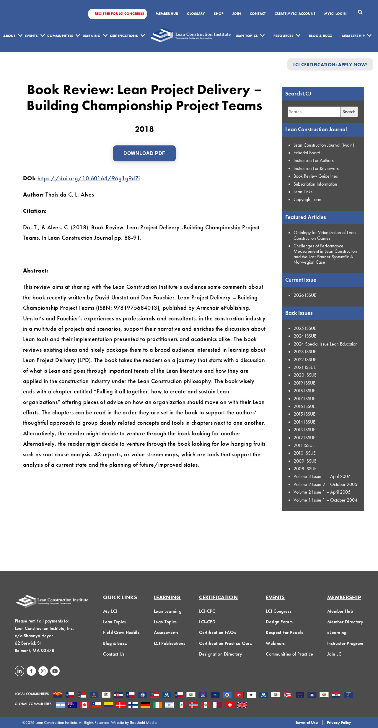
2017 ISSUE (304, 398)
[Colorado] (118, 695)
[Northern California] (275, 695)
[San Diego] (324, 695)
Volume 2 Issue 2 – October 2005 (325, 484)
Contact (258, 14)
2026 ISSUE (305, 295)
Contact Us (113, 654)
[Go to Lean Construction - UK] (242, 705)
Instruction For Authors (314, 160)
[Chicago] (106, 695)
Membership (353, 35)
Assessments (166, 632)
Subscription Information (315, 184)
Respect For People (285, 632)
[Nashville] (239, 695)
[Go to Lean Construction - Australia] (72, 705)
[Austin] (69, 695)
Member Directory (345, 622)
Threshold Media (143, 722)
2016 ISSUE (304, 406)
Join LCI (335, 654)
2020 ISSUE (305, 375)
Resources (283, 35)
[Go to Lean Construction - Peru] (205, 705)
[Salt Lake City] (312, 695)
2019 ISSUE (304, 383)
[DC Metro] (142, 695)
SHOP (219, 14)
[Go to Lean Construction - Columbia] (108, 705)
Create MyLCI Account (295, 14)
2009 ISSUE (305, 461)
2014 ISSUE (304, 422)
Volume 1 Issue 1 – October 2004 (325, 500)
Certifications (124, 35)
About (9, 35)
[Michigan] (203, 695)
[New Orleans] (263, 695)
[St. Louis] (336, 695)
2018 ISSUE (304, 390)
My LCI (110, 611)
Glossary (196, 14)
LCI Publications (169, 643)
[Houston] (178, 695)
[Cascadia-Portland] (94, 695)
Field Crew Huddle (121, 632)
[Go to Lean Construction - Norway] (193, 705)
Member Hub (167, 14)
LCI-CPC (207, 611)
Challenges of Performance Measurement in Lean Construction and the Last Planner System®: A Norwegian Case (325, 254)
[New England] (251, 695)
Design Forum (279, 622)
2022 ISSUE (305, 359)
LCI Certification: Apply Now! (330, 64)
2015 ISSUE (304, 414)
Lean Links (303, 192)
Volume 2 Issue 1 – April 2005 (322, 492)
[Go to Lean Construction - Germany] (145, 705)
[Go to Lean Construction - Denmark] (121, 705)
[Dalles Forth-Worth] (130, 695)
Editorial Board (307, 153)
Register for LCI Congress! (119, 14)
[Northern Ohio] (287, 695)
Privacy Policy (339, 722)
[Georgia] (154, 695)
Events (31, 35)
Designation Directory (220, 654)
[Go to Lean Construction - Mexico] (181, 705)
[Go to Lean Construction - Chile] (96, 705)
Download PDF (144, 153)
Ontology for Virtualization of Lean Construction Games (325, 235)
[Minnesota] (227, 695)
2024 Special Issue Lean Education (326, 344)
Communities (60, 35)
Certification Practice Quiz (225, 643)
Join (236, 14)
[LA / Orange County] (190, 695)
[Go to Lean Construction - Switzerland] (229, 705)
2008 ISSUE (305, 469)
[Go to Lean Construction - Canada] (84, 705)
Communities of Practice (289, 654)
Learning (92, 35)
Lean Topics (247, 35)
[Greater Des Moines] (166, 695)
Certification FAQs (217, 632)
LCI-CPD (207, 622)
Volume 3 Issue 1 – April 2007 (322, 476)
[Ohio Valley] (299, 695)
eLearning (337, 632)
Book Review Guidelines (316, 176)
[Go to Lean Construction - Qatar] (217, 705)
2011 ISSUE (304, 445)
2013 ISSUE (304, 430)
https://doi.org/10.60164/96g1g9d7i (89, 178)
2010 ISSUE (305, 453)
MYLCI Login (335, 14)
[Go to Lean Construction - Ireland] (157, 705)
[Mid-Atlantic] (215, 695)
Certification (218, 597)
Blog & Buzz (320, 35)
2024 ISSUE (305, 336)
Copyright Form (307, 199)
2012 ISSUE (304, 437)
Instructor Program (345, 643)
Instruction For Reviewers (316, 168)
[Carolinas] (82, 695)
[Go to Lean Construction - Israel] (169, 705)
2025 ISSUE (305, 328)
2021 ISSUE (305, 367)
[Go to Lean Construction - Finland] (133, 705)
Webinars (275, 643)
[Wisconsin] (348, 695)
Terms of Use (307, 722)
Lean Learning (167, 611)
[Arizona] (57, 695)
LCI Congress (278, 611)
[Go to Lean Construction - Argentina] (60, 705)
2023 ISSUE (305, 351)
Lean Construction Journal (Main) (324, 145)
